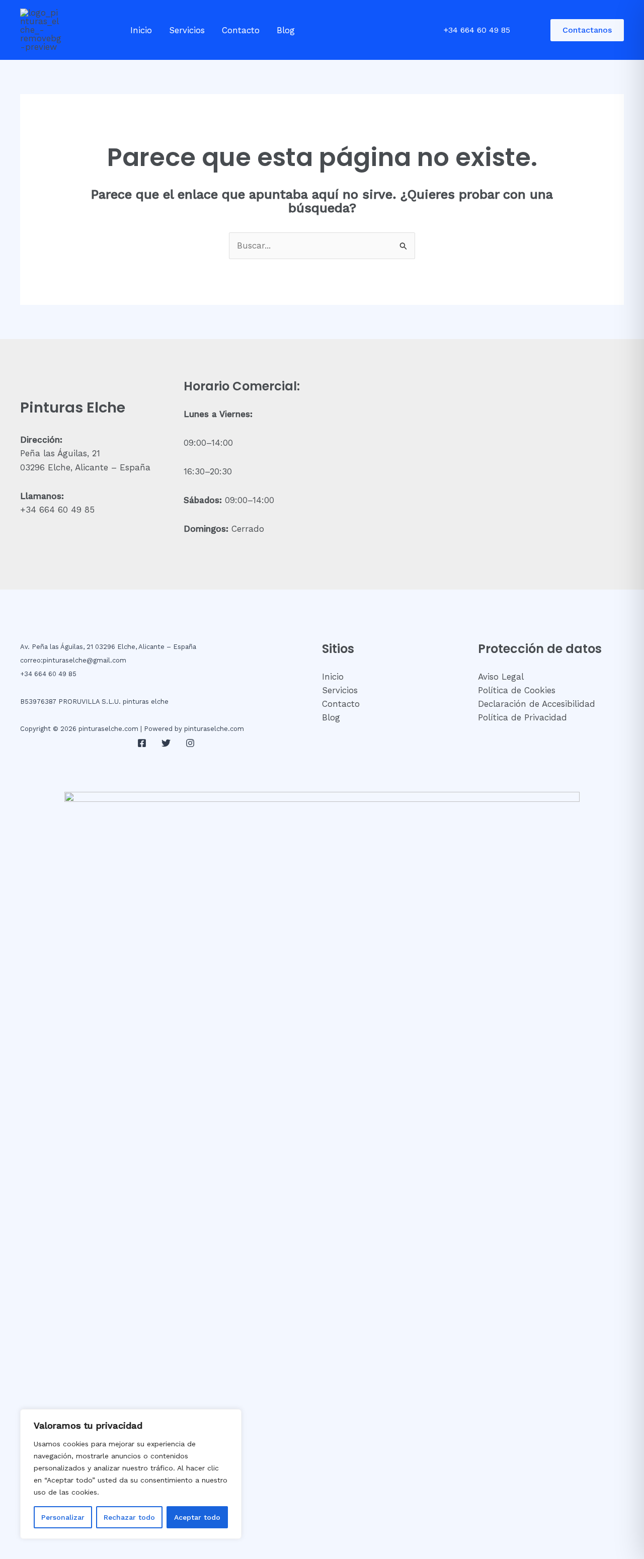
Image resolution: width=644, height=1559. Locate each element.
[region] (131, 1474)
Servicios (187, 30)
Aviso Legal (501, 677)
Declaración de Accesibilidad (536, 704)
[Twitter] (166, 743)
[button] (587, 30)
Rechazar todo (129, 1517)
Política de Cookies (516, 690)
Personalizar (63, 1517)
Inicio (141, 30)
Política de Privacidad (522, 717)
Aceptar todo (197, 1517)
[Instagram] (190, 743)
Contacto (241, 30)
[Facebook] (141, 743)
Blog (286, 30)
